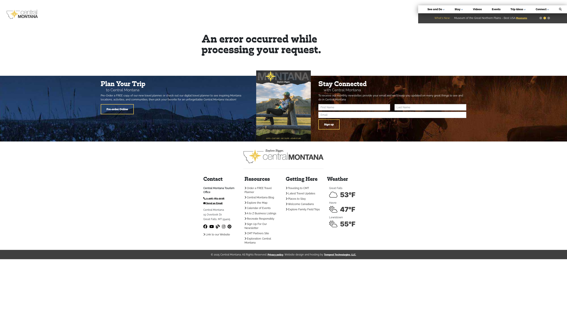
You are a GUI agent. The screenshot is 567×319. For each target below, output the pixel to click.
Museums (521, 18)
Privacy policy (275, 254)
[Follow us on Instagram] (223, 226)
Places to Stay (296, 198)
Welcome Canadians (300, 204)
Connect (541, 9)
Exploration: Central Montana (258, 240)
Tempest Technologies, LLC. (340, 254)
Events (496, 9)
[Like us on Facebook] (205, 226)
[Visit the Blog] (218, 226)
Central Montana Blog (260, 197)
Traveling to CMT (298, 188)
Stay (458, 9)
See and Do (435, 9)
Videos (477, 9)
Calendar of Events (258, 208)
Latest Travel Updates (301, 193)
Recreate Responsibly (260, 218)
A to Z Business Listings (261, 213)
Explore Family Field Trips (303, 209)
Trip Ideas (517, 9)
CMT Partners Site (257, 233)
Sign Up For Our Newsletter (256, 226)
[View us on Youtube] (211, 226)
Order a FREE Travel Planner (258, 190)
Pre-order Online (117, 109)
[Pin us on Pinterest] (229, 226)
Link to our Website (217, 234)
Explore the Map (256, 202)
